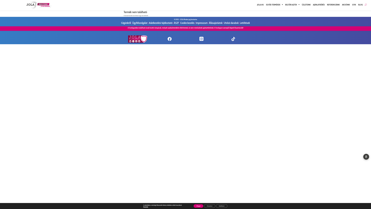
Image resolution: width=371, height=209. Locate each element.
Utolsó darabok (231, 22)
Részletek (145, 207)
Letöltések (245, 22)
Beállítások (221, 206)
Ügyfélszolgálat (140, 22)
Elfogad (198, 206)
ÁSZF (176, 22)
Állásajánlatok (216, 22)
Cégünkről (126, 22)
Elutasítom (209, 206)
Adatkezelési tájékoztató (161, 22)
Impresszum (202, 22)
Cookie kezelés (187, 22)
